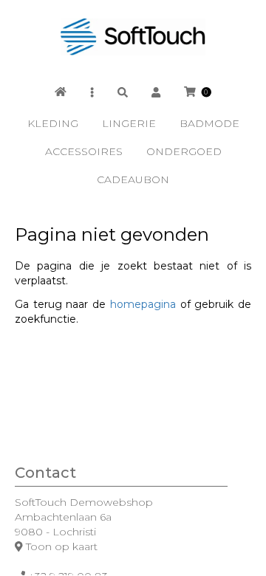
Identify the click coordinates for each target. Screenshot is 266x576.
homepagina (143, 304)
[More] (92, 92)
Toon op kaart (62, 546)
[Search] (123, 92)
